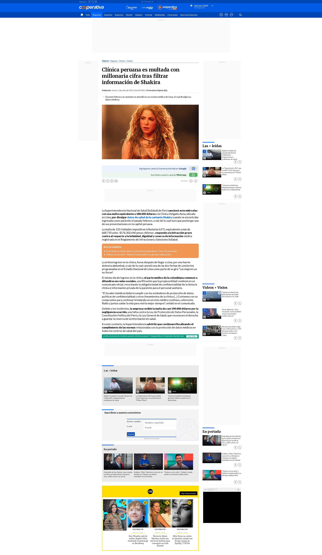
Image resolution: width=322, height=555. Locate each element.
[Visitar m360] (226, 17)
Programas (173, 15)
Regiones (119, 15)
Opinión (138, 15)
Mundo (129, 15)
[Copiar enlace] (195, 181)
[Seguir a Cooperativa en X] (92, 1)
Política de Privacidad (151, 439)
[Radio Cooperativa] (167, 7)
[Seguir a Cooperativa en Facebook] (89, 1)
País (88, 15)
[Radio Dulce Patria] (131, 7)
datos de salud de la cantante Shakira (149, 217)
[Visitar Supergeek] (231, 17)
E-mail (129, 426)
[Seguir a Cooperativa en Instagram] (96, 1)
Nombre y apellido (134, 421)
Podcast (148, 15)
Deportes (108, 15)
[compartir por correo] (191, 181)
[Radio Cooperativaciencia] (147, 7)
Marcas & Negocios (188, 15)
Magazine (96, 15)
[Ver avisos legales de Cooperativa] (221, 17)
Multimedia (160, 15)
